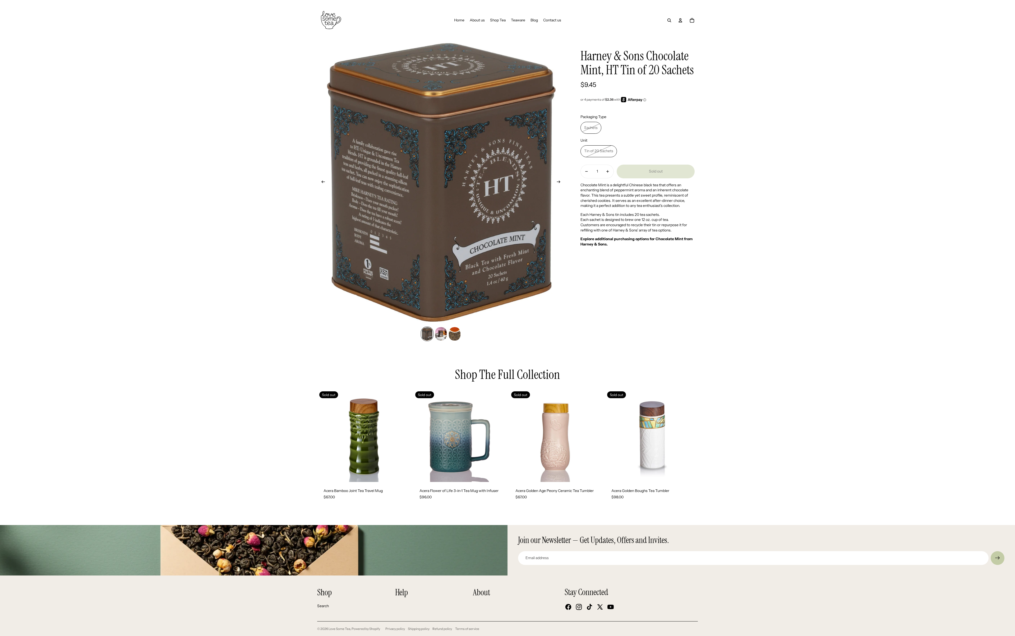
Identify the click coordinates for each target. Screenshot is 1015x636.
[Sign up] (997, 558)
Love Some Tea (339, 629)
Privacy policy (395, 629)
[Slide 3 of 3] (454, 333)
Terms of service (467, 629)
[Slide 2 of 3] (441, 333)
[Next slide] (560, 182)
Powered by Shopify (366, 629)
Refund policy (442, 629)
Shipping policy (419, 629)
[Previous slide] (321, 182)
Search (323, 605)
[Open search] (669, 20)
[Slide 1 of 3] (427, 333)
